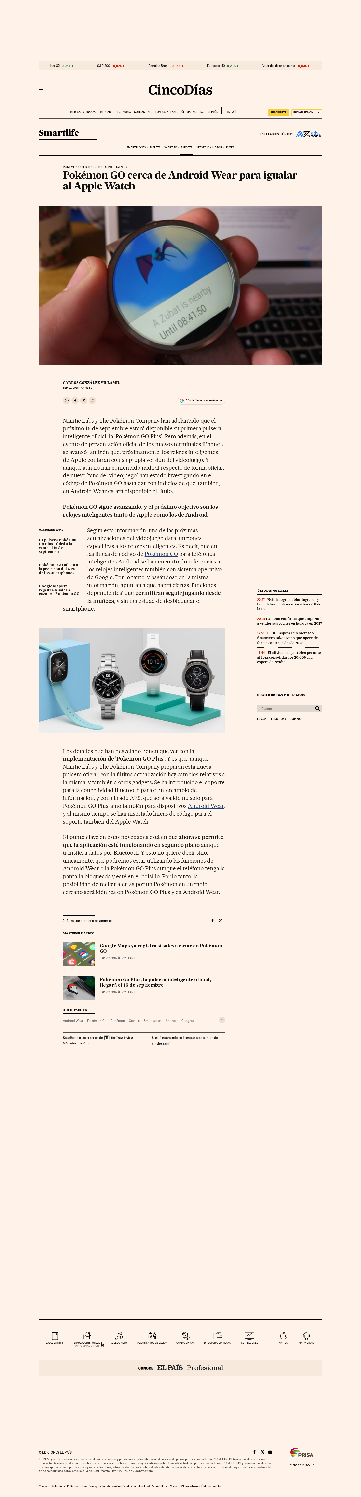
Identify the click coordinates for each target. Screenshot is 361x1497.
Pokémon (118, 1021)
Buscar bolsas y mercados (281, 695)
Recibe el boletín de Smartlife (91, 921)
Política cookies (77, 1486)
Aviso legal (59, 1486)
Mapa (173, 1486)
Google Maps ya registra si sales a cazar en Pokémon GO (59, 590)
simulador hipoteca (87, 1342)
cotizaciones (249, 1342)
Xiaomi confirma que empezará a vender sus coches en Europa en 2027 (289, 621)
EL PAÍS (229, 110)
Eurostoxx (278, 719)
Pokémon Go (97, 1021)
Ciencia (134, 1021)
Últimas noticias (192, 112)
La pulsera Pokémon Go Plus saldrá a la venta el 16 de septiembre (57, 546)
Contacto (44, 1486)
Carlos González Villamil (91, 382)
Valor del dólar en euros (278, 66)
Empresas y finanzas (83, 112)
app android (306, 1342)
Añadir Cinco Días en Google (204, 400)
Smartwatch (153, 1021)
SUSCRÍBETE (278, 112)
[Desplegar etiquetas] (222, 1020)
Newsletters (192, 1486)
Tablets (155, 147)
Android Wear (206, 805)
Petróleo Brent (158, 66)
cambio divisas (185, 1342)
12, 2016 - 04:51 (78, 387)
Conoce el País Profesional (180, 1368)
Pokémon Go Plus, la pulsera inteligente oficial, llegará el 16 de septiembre (155, 983)
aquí (166, 1043)
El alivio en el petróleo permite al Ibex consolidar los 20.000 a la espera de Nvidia (289, 657)
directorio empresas (217, 1342)
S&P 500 (103, 66)
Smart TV (170, 147)
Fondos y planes (166, 112)
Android (172, 1021)
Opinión (213, 112)
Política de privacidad (136, 1486)
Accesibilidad (159, 1486)
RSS (181, 1486)
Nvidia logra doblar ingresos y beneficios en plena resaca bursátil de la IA (289, 604)
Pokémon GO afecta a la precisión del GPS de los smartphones (58, 569)
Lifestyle (202, 147)
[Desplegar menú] (42, 89)
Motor (217, 147)
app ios (283, 1342)
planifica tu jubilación (152, 1342)
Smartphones (136, 147)
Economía (124, 112)
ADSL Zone (307, 134)
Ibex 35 (55, 66)
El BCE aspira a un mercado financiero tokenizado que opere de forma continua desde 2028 (287, 638)
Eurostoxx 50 (216, 66)
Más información (75, 1043)
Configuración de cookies (105, 1486)
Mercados (107, 112)
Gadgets (186, 147)
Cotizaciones (143, 112)
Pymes (230, 147)
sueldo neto (119, 1342)
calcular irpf (54, 1342)
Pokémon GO (161, 553)
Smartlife (59, 133)
